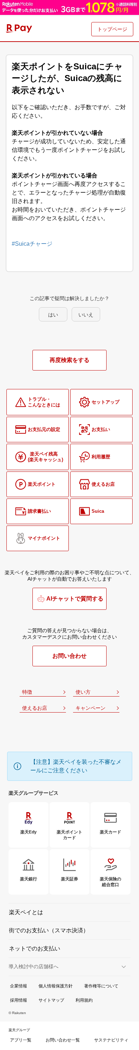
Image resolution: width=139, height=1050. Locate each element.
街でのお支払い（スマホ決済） (49, 930)
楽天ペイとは (26, 912)
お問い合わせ (69, 656)
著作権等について (101, 986)
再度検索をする (69, 360)
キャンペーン (90, 707)
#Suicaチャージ (32, 244)
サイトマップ (51, 1000)
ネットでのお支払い (34, 948)
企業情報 (18, 986)
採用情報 (18, 1000)
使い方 (83, 691)
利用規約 (84, 1000)
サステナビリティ (111, 1040)
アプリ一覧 (20, 1040)
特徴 (27, 691)
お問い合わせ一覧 (63, 1040)
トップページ (112, 29)
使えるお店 (34, 707)
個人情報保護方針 (55, 986)
